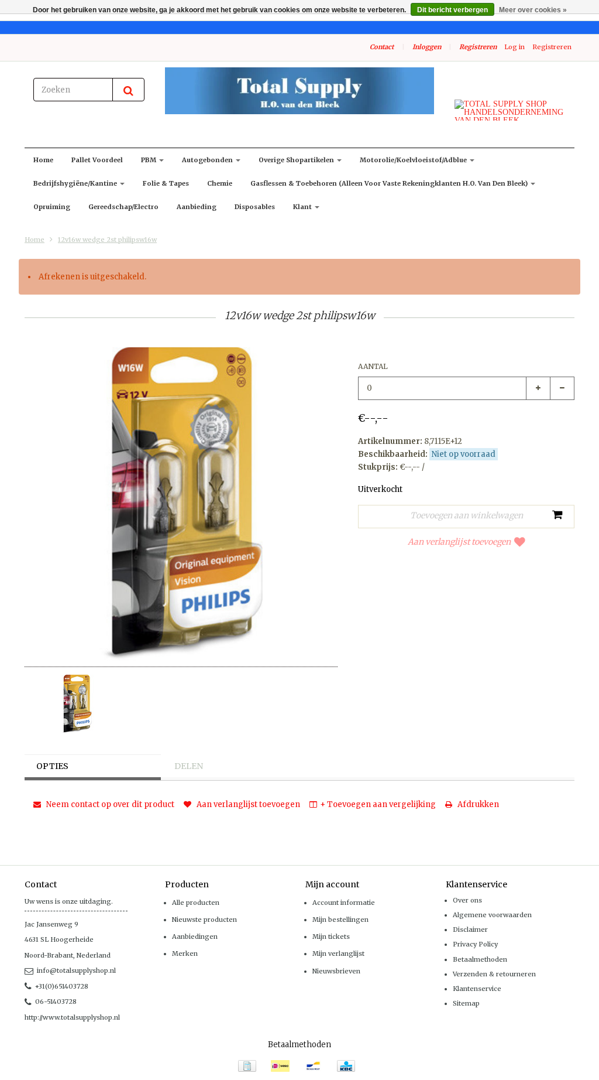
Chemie (219, 183)
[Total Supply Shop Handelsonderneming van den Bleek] (299, 90)
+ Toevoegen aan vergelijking (378, 804)
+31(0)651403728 (61, 986)
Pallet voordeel (97, 160)
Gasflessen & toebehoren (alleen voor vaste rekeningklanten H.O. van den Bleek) (389, 183)
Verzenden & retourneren (494, 974)
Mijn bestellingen (340, 919)
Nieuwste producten (204, 919)
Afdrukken (477, 804)
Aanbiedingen (195, 936)
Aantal (373, 366)
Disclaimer (470, 929)
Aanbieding (196, 207)
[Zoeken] (128, 89)
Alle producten (195, 902)
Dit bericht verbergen (452, 10)
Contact (382, 47)
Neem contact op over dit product (109, 804)
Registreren (478, 47)
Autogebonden (208, 160)
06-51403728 (56, 1001)
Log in (514, 47)
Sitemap (466, 1003)
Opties (52, 766)
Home (43, 160)
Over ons (467, 900)
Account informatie (343, 902)
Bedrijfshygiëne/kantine (76, 183)
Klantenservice (477, 989)
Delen (188, 766)
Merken (185, 953)
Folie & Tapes (166, 183)
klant (303, 207)
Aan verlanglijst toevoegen (459, 541)
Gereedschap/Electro (123, 207)
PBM (149, 160)
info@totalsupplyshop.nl (76, 970)
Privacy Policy (475, 944)
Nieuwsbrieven (336, 971)
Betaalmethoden (480, 959)
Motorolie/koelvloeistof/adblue (414, 160)
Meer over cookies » (533, 10)
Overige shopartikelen (297, 160)
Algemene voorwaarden (492, 915)
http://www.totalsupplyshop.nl (72, 1017)
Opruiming (51, 207)
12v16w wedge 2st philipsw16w (107, 239)
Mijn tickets (331, 936)
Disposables (255, 207)
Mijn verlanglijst (338, 953)
